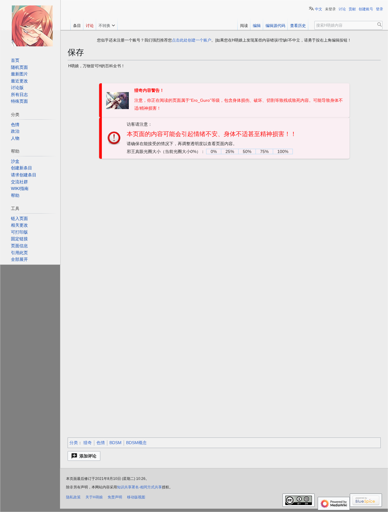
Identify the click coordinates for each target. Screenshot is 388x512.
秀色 (224, 210)
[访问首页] (32, 26)
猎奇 (87, 442)
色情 (100, 442)
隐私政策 (73, 497)
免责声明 (115, 497)
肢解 (211, 210)
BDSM (270, 391)
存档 (125, 77)
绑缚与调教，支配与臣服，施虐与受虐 (219, 391)
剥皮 (186, 210)
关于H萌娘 (94, 497)
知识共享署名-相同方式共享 (139, 487)
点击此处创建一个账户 (191, 40)
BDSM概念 (136, 442)
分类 (73, 442)
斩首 (198, 210)
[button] (84, 456)
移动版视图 (136, 497)
